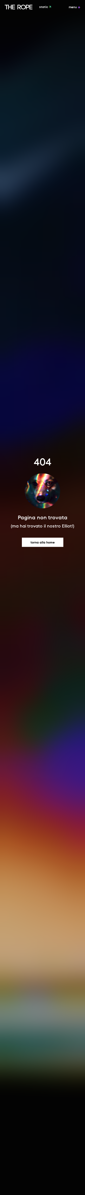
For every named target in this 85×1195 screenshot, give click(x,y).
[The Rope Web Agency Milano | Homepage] (18, 7)
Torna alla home (43, 542)
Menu (73, 7)
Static (44, 7)
